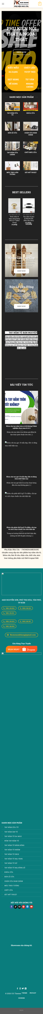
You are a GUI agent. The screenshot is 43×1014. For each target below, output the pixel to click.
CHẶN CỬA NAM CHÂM (30, 134)
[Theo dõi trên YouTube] (31, 907)
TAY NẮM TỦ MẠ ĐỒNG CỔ (14, 868)
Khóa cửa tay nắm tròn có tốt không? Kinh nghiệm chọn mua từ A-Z (21, 427)
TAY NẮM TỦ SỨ (10, 863)
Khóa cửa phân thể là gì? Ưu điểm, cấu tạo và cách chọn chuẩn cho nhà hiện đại (21, 528)
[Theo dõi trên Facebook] (11, 907)
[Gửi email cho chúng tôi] (19, 907)
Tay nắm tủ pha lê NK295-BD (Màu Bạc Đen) (28, 218)
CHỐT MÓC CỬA (31, 152)
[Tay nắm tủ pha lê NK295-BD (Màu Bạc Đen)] (29, 205)
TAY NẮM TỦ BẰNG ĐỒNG (14, 845)
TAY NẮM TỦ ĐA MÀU (13, 836)
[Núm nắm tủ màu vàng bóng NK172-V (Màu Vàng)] (14, 205)
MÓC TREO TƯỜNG (11, 886)
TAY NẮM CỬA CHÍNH (12, 154)
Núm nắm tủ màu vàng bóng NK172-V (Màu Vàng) (14, 219)
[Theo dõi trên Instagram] (20, 989)
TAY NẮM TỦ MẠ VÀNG (13, 859)
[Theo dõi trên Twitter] (23, 989)
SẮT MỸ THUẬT (30, 172)
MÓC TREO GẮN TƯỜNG (12, 173)
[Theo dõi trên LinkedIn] (27, 907)
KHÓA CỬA (30, 113)
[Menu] (3, 4)
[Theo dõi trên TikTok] (15, 907)
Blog (21, 1010)
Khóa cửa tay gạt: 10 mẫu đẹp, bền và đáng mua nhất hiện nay (21, 478)
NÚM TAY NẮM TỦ (11, 841)
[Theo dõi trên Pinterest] (23, 907)
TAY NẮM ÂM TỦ (11, 832)
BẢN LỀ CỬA (12, 133)
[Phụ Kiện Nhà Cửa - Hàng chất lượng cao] (21, 4)
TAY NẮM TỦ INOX (11, 854)
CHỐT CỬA (8, 890)
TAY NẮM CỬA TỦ (12, 114)
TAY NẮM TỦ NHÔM (12, 850)
